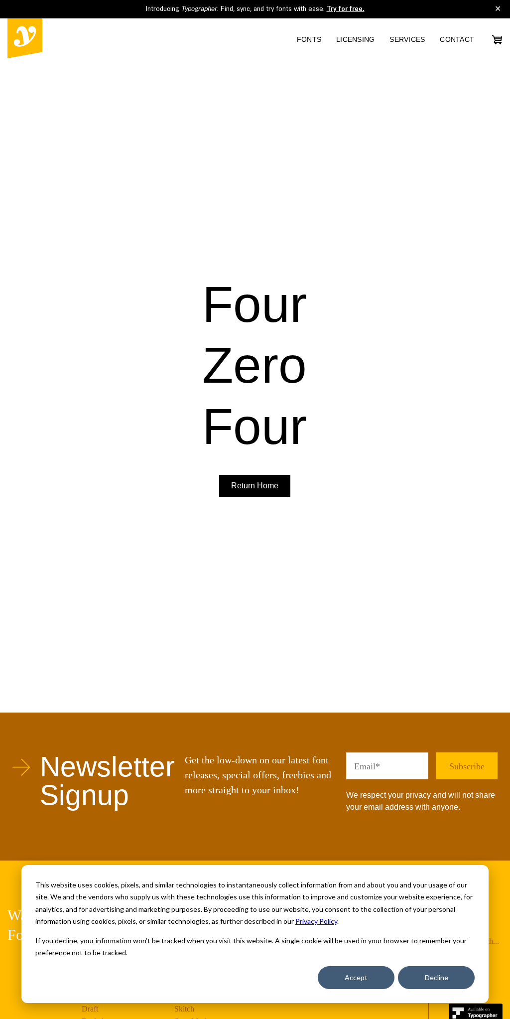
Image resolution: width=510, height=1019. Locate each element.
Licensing (355, 39)
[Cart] (497, 39)
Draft (90, 1009)
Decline (436, 977)
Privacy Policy (316, 921)
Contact (457, 39)
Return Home (254, 485)
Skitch (184, 1009)
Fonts (309, 39)
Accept (356, 977)
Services (407, 39)
